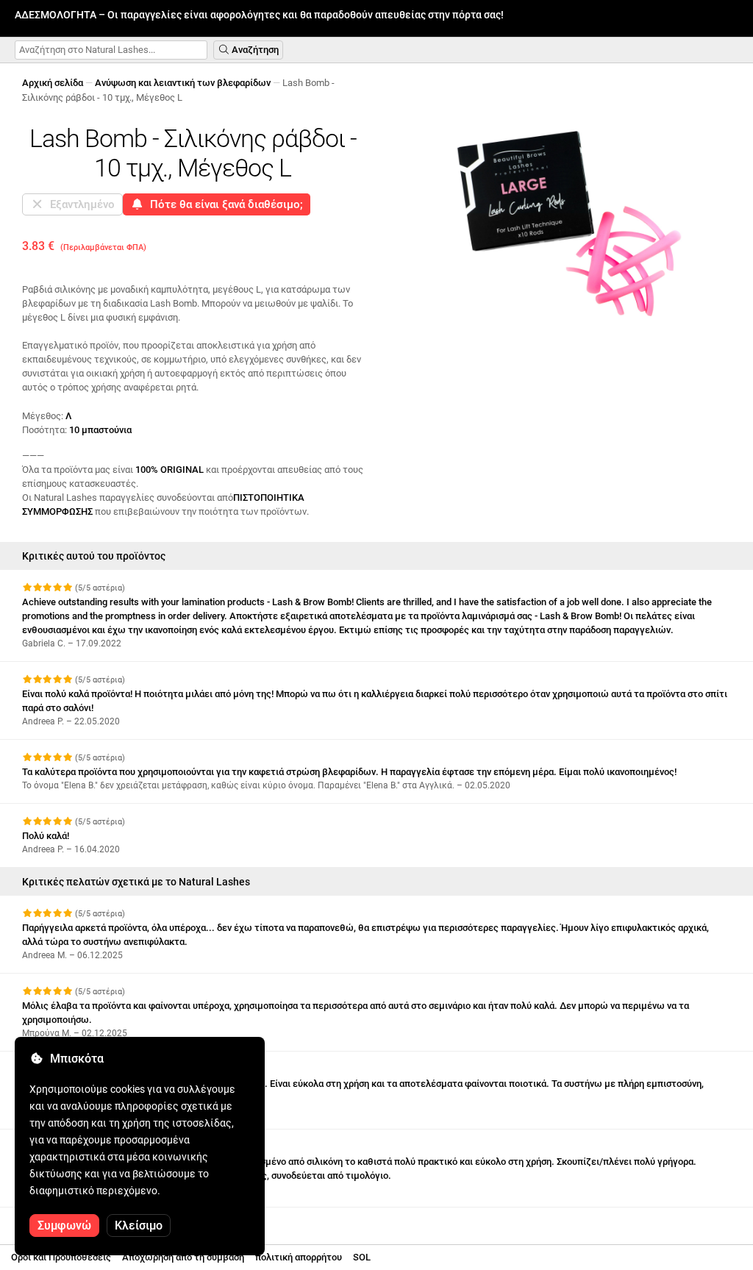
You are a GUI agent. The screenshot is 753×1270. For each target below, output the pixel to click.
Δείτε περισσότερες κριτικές (87, 1220)
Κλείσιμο (139, 1225)
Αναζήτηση (254, 49)
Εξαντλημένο (79, 204)
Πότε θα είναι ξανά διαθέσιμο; (223, 204)
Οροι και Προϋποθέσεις (61, 1257)
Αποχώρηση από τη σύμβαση (183, 1257)
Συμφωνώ (64, 1225)
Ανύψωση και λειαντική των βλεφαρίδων (183, 82)
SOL (362, 1257)
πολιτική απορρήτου (298, 1257)
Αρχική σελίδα (52, 82)
